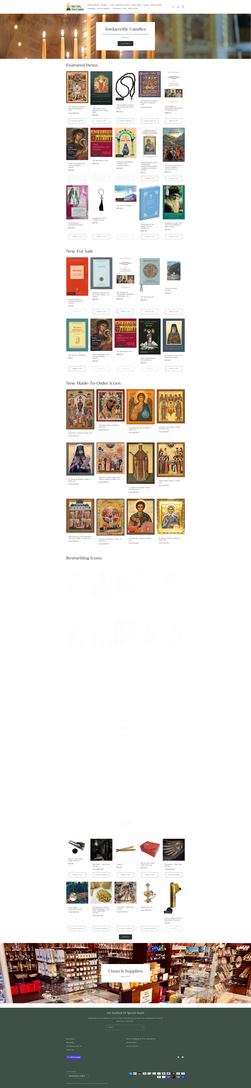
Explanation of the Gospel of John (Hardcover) (147, 226)
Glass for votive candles (149, 762)
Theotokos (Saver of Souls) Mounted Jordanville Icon (148, 710)
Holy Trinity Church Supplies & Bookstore (83, 1083)
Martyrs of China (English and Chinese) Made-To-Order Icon (109, 478)
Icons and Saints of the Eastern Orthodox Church (76, 165)
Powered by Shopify (102, 1083)
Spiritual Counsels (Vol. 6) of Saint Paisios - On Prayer (101, 295)
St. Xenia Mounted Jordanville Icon (99, 709)
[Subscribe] (142, 1027)
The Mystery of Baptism (77, 355)
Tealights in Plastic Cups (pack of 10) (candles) (172, 769)
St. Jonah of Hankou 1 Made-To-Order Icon (80, 480)
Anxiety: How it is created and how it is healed (75, 301)
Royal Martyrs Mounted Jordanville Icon (101, 655)
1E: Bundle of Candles (173, 808)
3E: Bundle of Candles (76, 808)
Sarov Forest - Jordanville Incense (75, 908)
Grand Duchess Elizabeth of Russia (75, 224)
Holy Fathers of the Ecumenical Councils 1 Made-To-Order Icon (79, 537)
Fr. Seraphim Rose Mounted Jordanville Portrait (124, 652)
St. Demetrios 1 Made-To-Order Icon (140, 539)
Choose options (77, 121)
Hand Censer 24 (146, 907)
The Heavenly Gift (147, 297)
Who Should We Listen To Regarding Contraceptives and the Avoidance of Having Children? (149, 166)
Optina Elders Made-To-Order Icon (169, 482)
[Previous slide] (121, 1005)
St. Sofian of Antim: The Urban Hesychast (173, 356)
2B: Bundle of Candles (149, 808)
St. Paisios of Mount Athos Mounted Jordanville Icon (172, 655)
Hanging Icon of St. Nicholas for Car (99, 219)
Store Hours (70, 1039)
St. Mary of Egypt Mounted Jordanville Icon (172, 711)
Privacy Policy (131, 1042)
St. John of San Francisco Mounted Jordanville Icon (147, 652)
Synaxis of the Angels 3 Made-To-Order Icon (170, 428)
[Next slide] (130, 1005)
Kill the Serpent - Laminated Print (74, 695)
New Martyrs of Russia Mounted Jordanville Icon (76, 108)
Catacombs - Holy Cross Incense (125, 908)
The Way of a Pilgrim (124, 206)
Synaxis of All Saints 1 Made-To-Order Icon (110, 540)
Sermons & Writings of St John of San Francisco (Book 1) (125, 164)
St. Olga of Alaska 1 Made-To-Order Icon (169, 539)
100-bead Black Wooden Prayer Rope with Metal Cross (125, 107)
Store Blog (69, 1042)
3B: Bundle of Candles (124, 808)
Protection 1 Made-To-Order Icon (80, 433)
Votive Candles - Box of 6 (125, 768)
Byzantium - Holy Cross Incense (173, 865)
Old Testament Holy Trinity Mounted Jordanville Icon (124, 599)
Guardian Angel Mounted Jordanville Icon (172, 602)
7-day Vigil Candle (99, 774)
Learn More (125, 43)
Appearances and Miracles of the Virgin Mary (100, 110)
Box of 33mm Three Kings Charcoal (148, 864)
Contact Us (70, 1050)
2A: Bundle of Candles (76, 767)
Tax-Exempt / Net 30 (73, 1046)
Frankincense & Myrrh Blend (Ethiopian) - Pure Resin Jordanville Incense (101, 910)
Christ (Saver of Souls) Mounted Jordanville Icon (100, 603)
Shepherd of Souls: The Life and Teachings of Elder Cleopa (173, 225)
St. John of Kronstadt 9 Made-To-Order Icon (139, 488)
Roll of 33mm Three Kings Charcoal (75, 860)
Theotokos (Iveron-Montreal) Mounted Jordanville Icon (75, 654)
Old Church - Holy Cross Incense (101, 865)
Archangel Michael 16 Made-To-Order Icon (140, 429)
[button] (104, 5)
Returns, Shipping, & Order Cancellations (141, 1039)
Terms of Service (132, 1046)
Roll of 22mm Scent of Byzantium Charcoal (173, 919)
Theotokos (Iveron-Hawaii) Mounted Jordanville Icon (75, 599)
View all (125, 728)
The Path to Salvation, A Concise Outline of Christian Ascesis (173, 167)
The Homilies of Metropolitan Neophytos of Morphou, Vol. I (173, 108)
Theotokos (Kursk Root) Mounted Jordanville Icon (149, 102)
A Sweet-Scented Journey (171, 289)
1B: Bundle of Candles (100, 808)
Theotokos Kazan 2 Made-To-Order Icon (109, 426)
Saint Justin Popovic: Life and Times (148, 359)
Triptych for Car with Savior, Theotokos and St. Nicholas (149, 580)
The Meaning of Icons (100, 161)
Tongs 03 (120, 864)
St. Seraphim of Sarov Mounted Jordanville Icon (124, 711)
